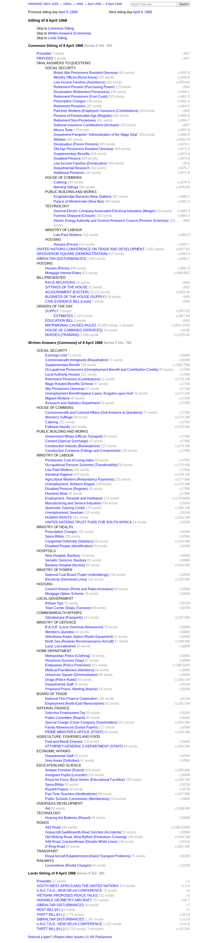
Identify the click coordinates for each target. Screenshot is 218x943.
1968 (80, 4)
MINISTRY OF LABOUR (63, 230)
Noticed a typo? (40, 937)
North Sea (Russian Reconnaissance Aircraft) (79, 641)
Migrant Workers (57, 398)
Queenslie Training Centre (65, 508)
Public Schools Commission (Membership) (77, 799)
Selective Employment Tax (65, 713)
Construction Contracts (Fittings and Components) (82, 450)
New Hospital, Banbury (62, 555)
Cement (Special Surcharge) (66, 441)
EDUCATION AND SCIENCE (59, 765)
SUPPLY (52, 311)
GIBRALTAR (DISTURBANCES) (61, 258)
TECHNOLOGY (57, 206)
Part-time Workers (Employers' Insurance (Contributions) (96, 111)
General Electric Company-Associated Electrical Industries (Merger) (104, 211)
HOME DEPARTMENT (54, 651)
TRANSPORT (47, 851)
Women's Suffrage (59, 417)
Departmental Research (72, 168)
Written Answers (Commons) (69, 33)
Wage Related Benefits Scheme (69, 384)
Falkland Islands (57, 427)
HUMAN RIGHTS (58, 517)
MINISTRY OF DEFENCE (56, 622)
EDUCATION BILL (59, 320)
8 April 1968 (114, 4)
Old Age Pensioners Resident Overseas (84, 149)
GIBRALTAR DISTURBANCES (60, 905)
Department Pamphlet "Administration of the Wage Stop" (96, 134)
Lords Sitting (57, 38)
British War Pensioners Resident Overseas (86, 72)
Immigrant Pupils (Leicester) (66, 775)
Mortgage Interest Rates (63, 273)
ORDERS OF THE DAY (55, 306)
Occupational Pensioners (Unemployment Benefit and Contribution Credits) (101, 369)
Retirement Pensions (69, 106)
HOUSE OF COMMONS (63, 177)
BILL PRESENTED (51, 277)
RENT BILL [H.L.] (50, 910)
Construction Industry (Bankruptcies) (72, 446)
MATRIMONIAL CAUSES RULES (70, 325)
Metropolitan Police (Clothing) (67, 656)
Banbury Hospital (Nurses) (65, 565)
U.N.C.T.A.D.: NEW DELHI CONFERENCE (69, 890)
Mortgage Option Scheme (64, 593)
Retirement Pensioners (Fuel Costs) (81, 96)
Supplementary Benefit (62, 365)
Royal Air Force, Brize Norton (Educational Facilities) (85, 779)
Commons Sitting (61, 28)
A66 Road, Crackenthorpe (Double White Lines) (81, 841)
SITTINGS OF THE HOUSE (66, 287)
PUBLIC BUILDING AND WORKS (71, 192)
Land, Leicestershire (60, 646)
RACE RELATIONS (60, 282)
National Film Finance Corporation (71, 698)
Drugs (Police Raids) (61, 679)
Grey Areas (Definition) (62, 760)
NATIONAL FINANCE (53, 708)
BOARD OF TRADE (52, 694)
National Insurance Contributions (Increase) (86, 125)
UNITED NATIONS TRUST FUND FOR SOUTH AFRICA (88, 522)
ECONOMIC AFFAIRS (53, 751)
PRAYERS (45, 58)
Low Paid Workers (59, 470)
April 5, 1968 (67, 12)
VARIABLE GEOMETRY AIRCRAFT (64, 900)
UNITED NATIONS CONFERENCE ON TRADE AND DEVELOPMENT (91, 249)
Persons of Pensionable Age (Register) (83, 115)
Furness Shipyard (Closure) (74, 216)
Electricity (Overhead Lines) (66, 579)
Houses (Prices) (66, 244)
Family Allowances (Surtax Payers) (71, 727)
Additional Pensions (69, 173)
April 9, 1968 (142, 12)
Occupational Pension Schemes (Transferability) (81, 465)
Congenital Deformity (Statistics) (69, 541)
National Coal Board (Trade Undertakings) (77, 575)
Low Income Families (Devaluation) (80, 163)
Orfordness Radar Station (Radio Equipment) (79, 636)
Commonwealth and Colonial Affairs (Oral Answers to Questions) (93, 412)
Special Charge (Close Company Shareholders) (81, 722)
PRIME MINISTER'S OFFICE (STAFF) (74, 732)
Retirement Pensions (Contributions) (72, 379)
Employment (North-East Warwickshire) (74, 703)
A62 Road (52, 827)
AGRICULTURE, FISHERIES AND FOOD (68, 736)
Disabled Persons (67, 158)
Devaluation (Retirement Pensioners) (82, 92)
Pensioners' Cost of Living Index (69, 460)
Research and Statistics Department (72, 403)
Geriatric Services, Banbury (65, 560)
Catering (60, 182)
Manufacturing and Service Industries (73, 503)
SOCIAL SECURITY (60, 68)
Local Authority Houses (62, 374)
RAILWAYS (45, 861)
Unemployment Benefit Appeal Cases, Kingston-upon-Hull (89, 393)
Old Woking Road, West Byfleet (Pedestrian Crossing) (85, 837)
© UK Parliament (99, 937)
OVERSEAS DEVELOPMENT (60, 803)
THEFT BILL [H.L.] (50, 914)
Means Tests (63, 130)
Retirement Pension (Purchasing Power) (84, 87)
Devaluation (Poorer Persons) (76, 144)
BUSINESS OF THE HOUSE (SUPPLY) (75, 297)
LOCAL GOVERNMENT (55, 598)
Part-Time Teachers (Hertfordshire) (71, 794)
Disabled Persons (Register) (66, 489)
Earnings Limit (56, 355)
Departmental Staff (59, 684)
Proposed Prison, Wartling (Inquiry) (71, 689)
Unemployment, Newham (64, 512)
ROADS (43, 822)
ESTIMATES (63, 316)
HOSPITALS (46, 551)
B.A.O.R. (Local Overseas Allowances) (74, 627)
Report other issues (69, 937)
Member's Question (59, 632)
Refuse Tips (54, 603)
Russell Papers (56, 789)
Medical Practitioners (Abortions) (69, 670)
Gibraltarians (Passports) (64, 617)
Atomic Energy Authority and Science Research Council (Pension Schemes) (111, 220)
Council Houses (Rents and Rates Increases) (79, 589)
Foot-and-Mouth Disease (64, 741)
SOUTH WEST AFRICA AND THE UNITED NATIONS (78, 886)
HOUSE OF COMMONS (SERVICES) (74, 330)
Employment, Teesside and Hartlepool (74, 498)
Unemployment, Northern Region (70, 484)
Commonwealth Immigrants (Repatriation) (76, 360)
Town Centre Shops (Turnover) (68, 608)
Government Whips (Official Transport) (74, 436)
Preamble (44, 53)
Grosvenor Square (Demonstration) (71, 675)
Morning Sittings (66, 187)
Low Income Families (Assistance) (79, 82)
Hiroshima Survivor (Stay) (64, 660)
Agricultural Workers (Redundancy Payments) (79, 479)
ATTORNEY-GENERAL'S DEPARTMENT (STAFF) (84, 746)
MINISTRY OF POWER (54, 570)
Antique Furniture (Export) (64, 770)
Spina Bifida (54, 536)
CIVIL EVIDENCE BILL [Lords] (68, 301)
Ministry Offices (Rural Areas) (76, 77)
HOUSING (53, 239)
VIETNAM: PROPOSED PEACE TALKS (67, 895)
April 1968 (94, 4)
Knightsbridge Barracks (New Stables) (82, 196)
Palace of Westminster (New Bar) (79, 201)
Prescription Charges (70, 101)
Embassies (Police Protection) (68, 665)
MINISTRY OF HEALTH (55, 527)
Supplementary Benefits (72, 154)
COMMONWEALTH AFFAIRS (59, 613)
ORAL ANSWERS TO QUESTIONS (64, 63)
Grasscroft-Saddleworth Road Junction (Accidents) (83, 832)
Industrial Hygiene (59, 474)
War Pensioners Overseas (65, 389)
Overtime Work (56, 493)
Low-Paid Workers (68, 235)
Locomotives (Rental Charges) (68, 865)
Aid (47, 808)
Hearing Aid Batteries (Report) (67, 818)
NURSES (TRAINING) (62, 335)
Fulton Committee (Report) (65, 718)
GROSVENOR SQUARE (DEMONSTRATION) (72, 254)
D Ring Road (55, 846)
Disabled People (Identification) (69, 546)
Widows (60, 139)
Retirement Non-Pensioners (75, 120)
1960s (67, 4)
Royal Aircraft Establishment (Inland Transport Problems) (88, 856)
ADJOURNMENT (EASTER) (67, 292)
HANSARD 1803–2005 (43, 4)
